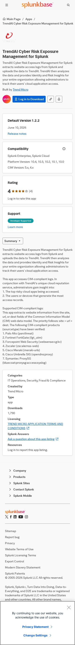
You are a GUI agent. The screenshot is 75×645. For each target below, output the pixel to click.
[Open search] (68, 5)
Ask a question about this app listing (33, 439)
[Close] (69, 607)
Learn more (15, 227)
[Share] (50, 99)
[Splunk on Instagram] (26, 516)
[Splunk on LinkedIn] (15, 516)
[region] (37, 623)
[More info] (64, 148)
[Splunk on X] (6, 516)
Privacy (10, 543)
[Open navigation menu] (6, 5)
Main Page (14, 19)
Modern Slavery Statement (22, 567)
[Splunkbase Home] (37, 5)
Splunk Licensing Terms (20, 555)
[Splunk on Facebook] (11, 516)
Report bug (12, 537)
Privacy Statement (35, 626)
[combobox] (12, 241)
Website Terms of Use (19, 549)
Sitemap (10, 531)
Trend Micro (20, 89)
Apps (28, 19)
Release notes (17, 133)
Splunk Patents (15, 573)
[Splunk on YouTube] (20, 516)
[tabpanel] (37, 352)
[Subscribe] (59, 99)
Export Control (14, 561)
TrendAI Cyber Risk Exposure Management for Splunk (37, 23)
